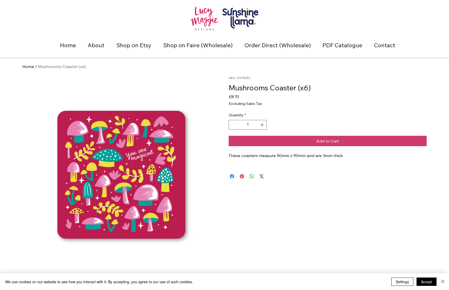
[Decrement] (232, 124)
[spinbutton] (247, 124)
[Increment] (262, 124)
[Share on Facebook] (232, 176)
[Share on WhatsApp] (252, 176)
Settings (402, 281)
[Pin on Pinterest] (242, 176)
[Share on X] (262, 176)
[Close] (443, 282)
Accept (426, 281)
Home (28, 66)
